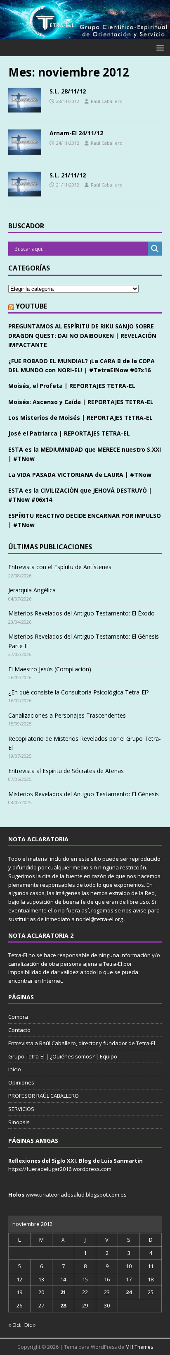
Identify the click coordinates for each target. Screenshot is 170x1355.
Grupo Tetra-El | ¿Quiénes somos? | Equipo (62, 1056)
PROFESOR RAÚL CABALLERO (43, 1095)
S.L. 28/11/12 (68, 91)
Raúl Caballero (107, 101)
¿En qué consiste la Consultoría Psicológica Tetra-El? (78, 692)
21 (63, 1292)
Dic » (29, 1325)
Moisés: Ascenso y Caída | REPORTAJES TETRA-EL (80, 402)
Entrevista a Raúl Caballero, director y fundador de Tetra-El (81, 1043)
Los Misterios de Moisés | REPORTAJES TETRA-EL (80, 417)
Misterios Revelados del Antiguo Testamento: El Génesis (83, 794)
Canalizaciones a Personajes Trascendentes (67, 715)
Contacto (19, 1030)
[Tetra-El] (85, 34)
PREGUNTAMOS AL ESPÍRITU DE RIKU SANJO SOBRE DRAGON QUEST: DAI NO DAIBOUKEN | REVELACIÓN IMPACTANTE (82, 335)
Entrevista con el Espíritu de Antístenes (59, 567)
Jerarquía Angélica (32, 590)
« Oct (14, 1325)
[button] (158, 47)
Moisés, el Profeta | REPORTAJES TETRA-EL (71, 386)
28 (63, 1305)
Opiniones (21, 1082)
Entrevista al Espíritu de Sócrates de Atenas (66, 771)
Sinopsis (19, 1122)
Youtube (31, 306)
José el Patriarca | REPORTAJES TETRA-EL (69, 433)
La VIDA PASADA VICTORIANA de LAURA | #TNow (79, 475)
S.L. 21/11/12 (68, 175)
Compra (18, 1016)
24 (129, 1292)
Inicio (14, 1069)
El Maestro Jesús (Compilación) (49, 669)
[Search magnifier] (155, 249)
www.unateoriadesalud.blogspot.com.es (76, 1194)
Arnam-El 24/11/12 (76, 133)
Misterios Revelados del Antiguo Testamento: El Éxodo (81, 613)
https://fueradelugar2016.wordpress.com (59, 1169)
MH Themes (139, 1346)
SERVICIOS (21, 1109)
